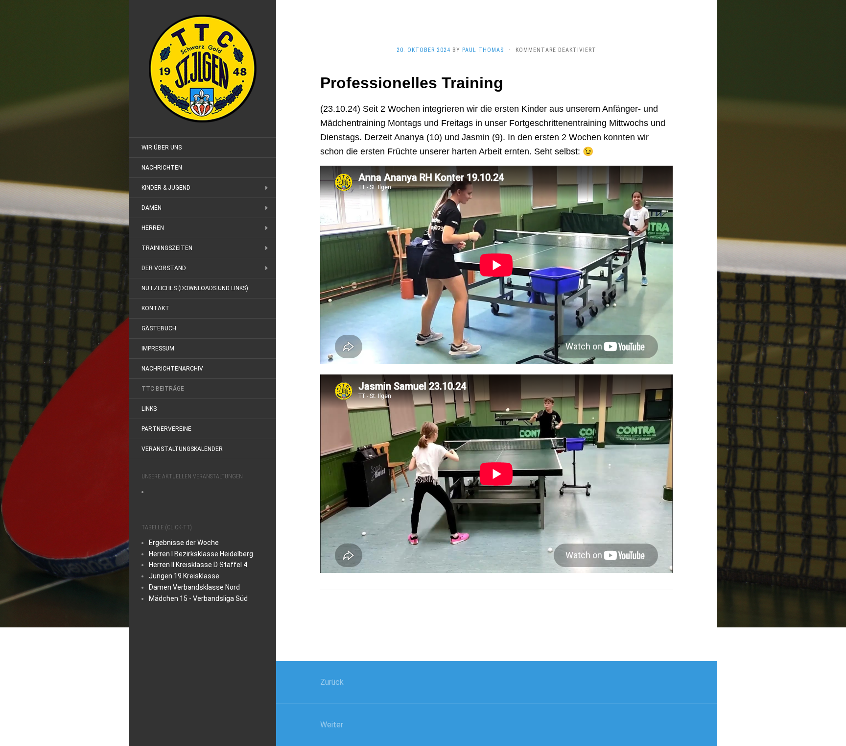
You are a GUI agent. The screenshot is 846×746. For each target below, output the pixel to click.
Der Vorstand (163, 268)
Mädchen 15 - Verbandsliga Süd (198, 598)
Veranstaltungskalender (182, 449)
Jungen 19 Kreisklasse (184, 576)
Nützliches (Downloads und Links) (194, 288)
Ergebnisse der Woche (184, 543)
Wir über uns (161, 147)
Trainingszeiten (166, 248)
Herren (152, 227)
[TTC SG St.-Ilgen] (202, 69)
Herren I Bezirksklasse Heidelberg (201, 554)
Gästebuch (158, 328)
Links (149, 408)
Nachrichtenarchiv (172, 368)
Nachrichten (161, 167)
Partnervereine (166, 428)
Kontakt (155, 308)
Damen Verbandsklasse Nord (194, 587)
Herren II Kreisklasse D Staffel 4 (198, 565)
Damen (151, 207)
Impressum (157, 348)
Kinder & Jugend (165, 187)
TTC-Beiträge (162, 388)
